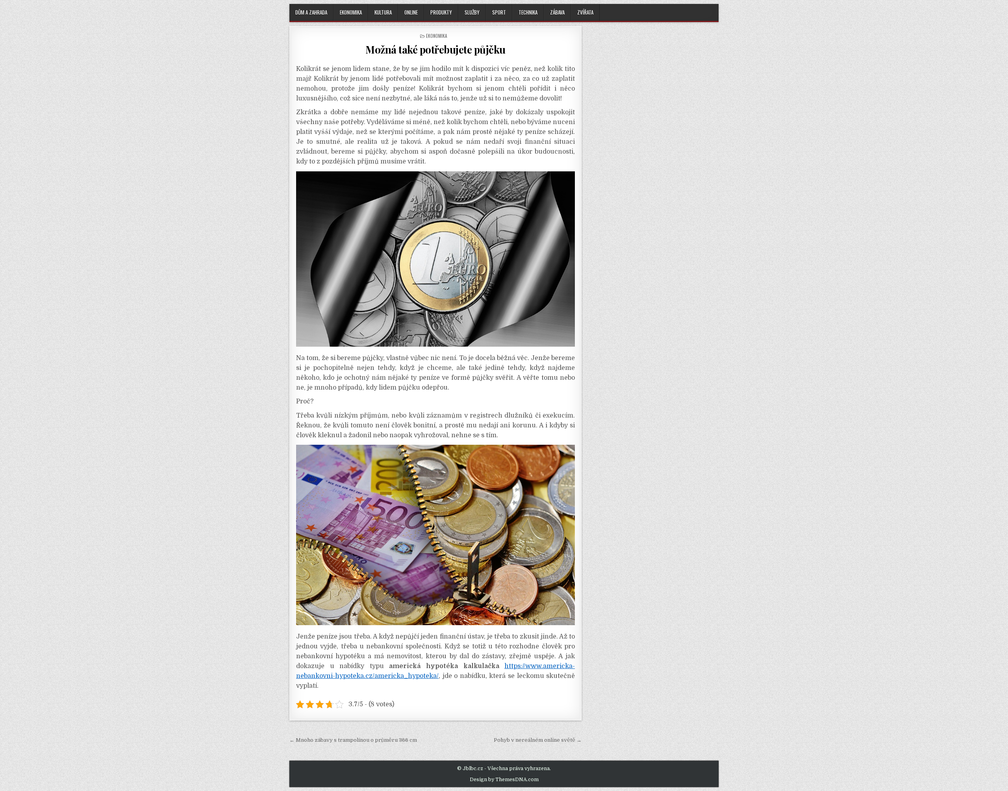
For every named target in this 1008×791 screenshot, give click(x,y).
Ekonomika (351, 12)
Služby (472, 12)
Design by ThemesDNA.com (504, 779)
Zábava (557, 12)
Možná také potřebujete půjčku (435, 49)
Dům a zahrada (311, 12)
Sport (499, 12)
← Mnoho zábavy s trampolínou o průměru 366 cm (353, 740)
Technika (528, 12)
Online (411, 12)
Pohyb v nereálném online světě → (538, 740)
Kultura (383, 12)
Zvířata (585, 12)
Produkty (441, 12)
